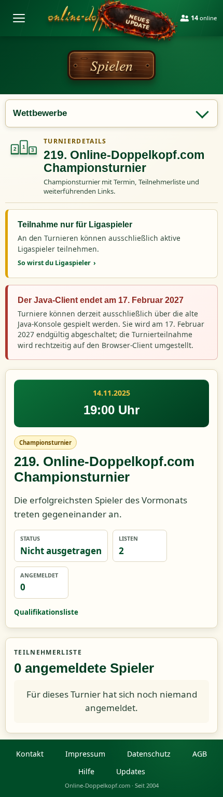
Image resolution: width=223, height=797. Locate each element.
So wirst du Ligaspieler (57, 262)
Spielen (111, 65)
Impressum (85, 754)
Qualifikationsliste (46, 612)
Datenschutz (149, 754)
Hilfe (86, 771)
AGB (199, 754)
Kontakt (30, 754)
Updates (130, 771)
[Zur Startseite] (104, 18)
